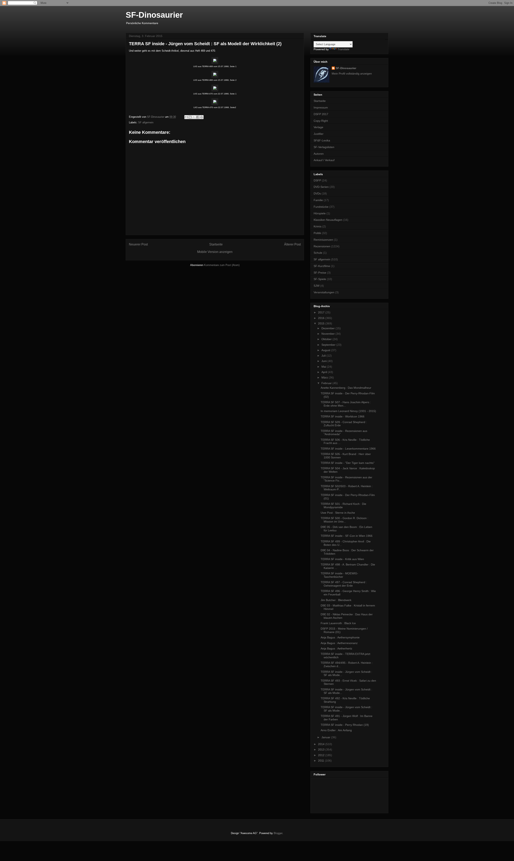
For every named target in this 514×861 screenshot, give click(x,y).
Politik (317, 233)
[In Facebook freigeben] (198, 117)
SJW (316, 285)
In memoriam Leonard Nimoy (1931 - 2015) (348, 411)
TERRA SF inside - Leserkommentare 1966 (348, 448)
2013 (321, 749)
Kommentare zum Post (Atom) (222, 265)
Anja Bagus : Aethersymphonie (340, 637)
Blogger (278, 833)
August (326, 350)
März (325, 377)
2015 (321, 323)
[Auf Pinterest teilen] (202, 117)
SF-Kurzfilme (322, 266)
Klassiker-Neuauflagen (328, 219)
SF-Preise (320, 272)
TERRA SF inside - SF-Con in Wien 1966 (346, 535)
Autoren (319, 153)
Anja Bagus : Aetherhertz (336, 648)
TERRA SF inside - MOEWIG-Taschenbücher (339, 575)
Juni (324, 361)
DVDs (317, 193)
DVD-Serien (321, 186)
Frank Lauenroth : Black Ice (338, 623)
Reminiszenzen (323, 239)
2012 (321, 755)
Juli (323, 355)
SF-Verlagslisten (324, 147)
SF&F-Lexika (322, 140)
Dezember (328, 328)
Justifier (318, 133)
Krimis (317, 226)
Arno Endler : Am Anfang (336, 730)
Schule (318, 252)
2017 (321, 312)
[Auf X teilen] (194, 117)
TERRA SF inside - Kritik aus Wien (342, 559)
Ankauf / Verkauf (324, 160)
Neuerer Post (138, 244)
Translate (343, 49)
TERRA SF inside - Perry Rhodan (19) (345, 724)
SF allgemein (145, 122)
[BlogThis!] (190, 117)
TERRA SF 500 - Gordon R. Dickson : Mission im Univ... (344, 519)
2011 (321, 760)
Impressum (321, 107)
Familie (318, 200)
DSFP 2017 (321, 114)
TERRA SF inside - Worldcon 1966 (342, 416)
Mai (324, 366)
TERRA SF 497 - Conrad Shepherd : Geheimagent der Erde (344, 584)
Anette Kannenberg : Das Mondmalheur (346, 387)
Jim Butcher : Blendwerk (336, 600)
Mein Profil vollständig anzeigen (352, 73)
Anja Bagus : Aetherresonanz (339, 643)
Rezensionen (322, 246)
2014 (321, 744)
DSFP (317, 180)
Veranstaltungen (324, 292)
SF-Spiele (320, 279)
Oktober (326, 339)
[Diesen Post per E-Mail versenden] (186, 117)
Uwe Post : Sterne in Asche (338, 512)
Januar (326, 737)
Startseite (216, 244)
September (328, 344)
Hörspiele (320, 213)
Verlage (318, 127)
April (324, 372)
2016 (321, 318)
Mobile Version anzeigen (215, 252)
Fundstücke (321, 206)
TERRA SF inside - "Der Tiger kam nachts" (347, 462)
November (328, 333)
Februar (326, 383)
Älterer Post (292, 244)
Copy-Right (321, 120)
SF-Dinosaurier (154, 14)
